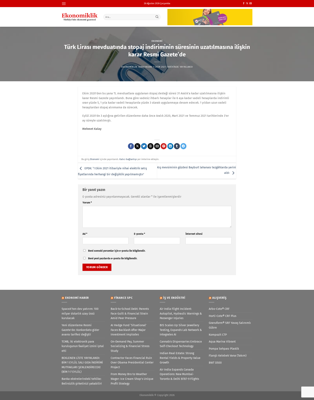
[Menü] (64, 3)
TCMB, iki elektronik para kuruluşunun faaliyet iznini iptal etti (83, 346)
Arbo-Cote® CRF (219, 309)
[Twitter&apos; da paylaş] (144, 146)
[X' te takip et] (247, 3)
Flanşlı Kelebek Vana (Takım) (227, 355)
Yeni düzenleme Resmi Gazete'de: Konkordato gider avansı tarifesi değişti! (80, 329)
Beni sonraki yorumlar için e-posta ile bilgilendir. (116, 250)
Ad (84, 233)
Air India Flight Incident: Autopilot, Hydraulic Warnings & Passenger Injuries (181, 313)
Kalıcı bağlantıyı (128, 159)
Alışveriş (219, 297)
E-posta (139, 233)
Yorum (87, 202)
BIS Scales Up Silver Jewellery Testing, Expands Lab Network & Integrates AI (181, 329)
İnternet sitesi (194, 233)
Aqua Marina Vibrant (222, 341)
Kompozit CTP (218, 334)
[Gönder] (157, 17)
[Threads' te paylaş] (151, 146)
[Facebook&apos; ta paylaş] (131, 146)
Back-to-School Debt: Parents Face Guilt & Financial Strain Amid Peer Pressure (130, 313)
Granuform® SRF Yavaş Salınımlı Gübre (230, 325)
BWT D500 (215, 362)
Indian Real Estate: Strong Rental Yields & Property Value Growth (180, 357)
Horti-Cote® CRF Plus (222, 316)
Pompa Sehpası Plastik (224, 348)
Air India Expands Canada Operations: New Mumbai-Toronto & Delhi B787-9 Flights (179, 374)
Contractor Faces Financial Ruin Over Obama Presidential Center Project (132, 362)
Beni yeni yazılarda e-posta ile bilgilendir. (112, 258)
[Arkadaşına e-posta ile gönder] (157, 146)
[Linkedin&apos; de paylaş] (170, 146)
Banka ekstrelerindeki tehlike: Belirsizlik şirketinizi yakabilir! (82, 381)
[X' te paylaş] (137, 146)
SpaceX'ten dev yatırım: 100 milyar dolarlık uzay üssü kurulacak (80, 313)
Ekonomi (157, 41)
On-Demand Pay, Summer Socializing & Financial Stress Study (130, 346)
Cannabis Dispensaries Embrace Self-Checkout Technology (181, 344)
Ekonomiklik (129, 66)
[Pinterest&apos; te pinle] (164, 146)
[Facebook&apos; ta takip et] (244, 3)
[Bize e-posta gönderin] (250, 3)
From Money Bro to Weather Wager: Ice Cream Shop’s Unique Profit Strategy (132, 378)
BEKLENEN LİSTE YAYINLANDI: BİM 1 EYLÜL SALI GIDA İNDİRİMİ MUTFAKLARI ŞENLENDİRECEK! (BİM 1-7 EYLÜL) (82, 365)
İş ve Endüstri (174, 297)
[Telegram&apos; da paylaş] (183, 146)
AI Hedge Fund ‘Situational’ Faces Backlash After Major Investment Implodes (128, 329)
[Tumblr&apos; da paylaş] (177, 146)
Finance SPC (123, 297)
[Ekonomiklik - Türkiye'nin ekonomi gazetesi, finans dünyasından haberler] (80, 17)
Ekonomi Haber (77, 297)
